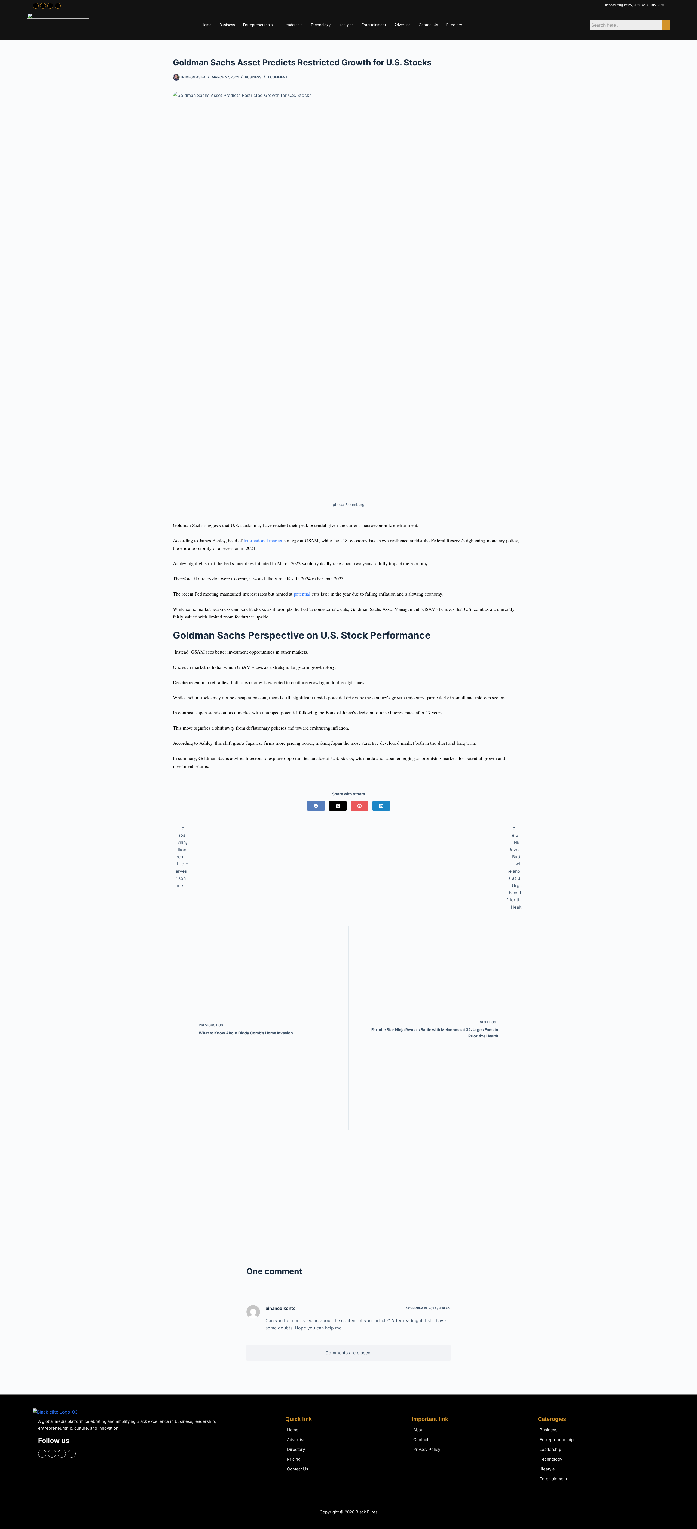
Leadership (293, 25)
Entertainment (374, 25)
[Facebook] (36, 6)
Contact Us (428, 25)
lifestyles (346, 25)
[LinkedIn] (381, 806)
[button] (259, 25)
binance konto (280, 1308)
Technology (321, 25)
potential (301, 593)
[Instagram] (43, 6)
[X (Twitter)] (338, 806)
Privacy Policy (426, 1449)
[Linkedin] (58, 6)
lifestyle (547, 1469)
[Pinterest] (359, 806)
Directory (454, 25)
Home (207, 25)
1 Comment (278, 77)
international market (262, 540)
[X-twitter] (50, 6)
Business (227, 25)
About (419, 1429)
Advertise (402, 25)
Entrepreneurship (258, 25)
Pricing (294, 1459)
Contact (420, 1439)
